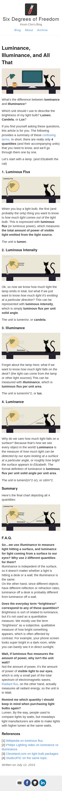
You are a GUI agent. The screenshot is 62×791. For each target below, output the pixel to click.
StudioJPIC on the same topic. (27, 758)
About (29, 30)
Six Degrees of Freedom (31, 18)
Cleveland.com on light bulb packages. (32, 753)
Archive (42, 30)
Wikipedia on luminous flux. (25, 740)
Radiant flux (10, 684)
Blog (17, 30)
